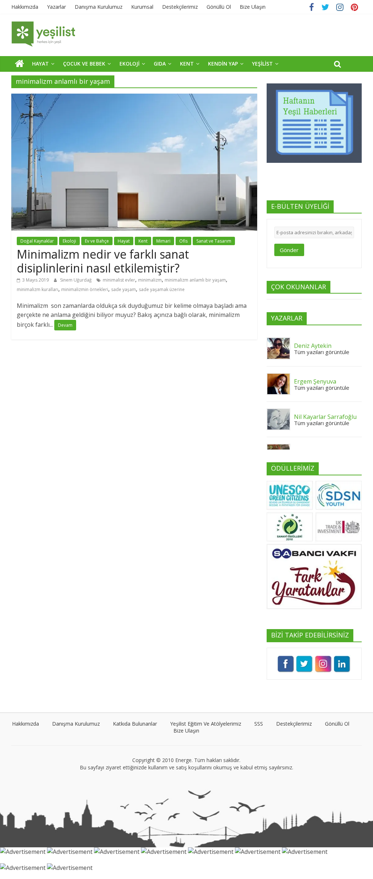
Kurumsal (142, 6)
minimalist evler (119, 280)
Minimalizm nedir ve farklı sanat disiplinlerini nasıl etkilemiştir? (103, 261)
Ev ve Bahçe (97, 241)
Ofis (183, 241)
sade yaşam (123, 289)
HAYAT (40, 63)
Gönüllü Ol (219, 6)
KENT (187, 63)
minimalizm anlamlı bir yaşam (195, 280)
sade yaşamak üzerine (162, 289)
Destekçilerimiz (180, 6)
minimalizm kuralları (37, 289)
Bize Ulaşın (253, 6)
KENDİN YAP (223, 63)
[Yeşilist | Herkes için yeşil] (19, 63)
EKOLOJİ (129, 63)
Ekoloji (69, 241)
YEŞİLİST (262, 63)
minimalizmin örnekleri (84, 289)
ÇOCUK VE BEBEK (84, 63)
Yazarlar (56, 6)
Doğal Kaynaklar (37, 241)
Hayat (124, 241)
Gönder (289, 250)
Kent (143, 241)
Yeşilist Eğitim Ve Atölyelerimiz (205, 723)
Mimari (163, 241)
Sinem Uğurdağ (76, 280)
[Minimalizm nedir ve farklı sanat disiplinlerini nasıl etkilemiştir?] (134, 98)
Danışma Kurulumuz (98, 6)
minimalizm (150, 280)
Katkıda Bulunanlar (135, 723)
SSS (258, 723)
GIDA (160, 63)
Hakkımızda (24, 6)
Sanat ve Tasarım (213, 241)
